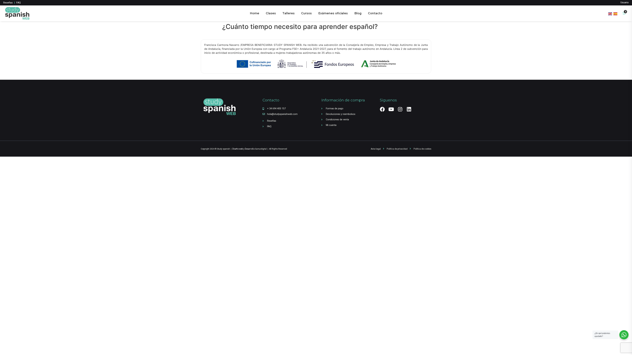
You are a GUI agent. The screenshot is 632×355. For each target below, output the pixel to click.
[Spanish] (615, 13)
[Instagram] (400, 109)
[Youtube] (391, 109)
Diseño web (237, 148)
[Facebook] (382, 109)
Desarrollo (250, 148)
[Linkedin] (409, 109)
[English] (610, 13)
